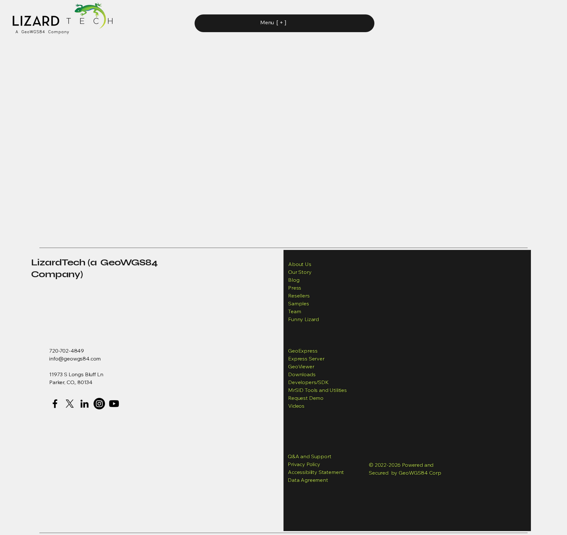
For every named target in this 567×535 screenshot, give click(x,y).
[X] (69, 403)
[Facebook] (55, 403)
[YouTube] (114, 403)
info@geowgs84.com (75, 358)
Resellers (299, 295)
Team (294, 311)
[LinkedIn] (84, 403)
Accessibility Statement (316, 472)
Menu (267, 22)
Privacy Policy (304, 464)
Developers (302, 382)
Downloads (302, 374)
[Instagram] (99, 403)
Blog (293, 280)
